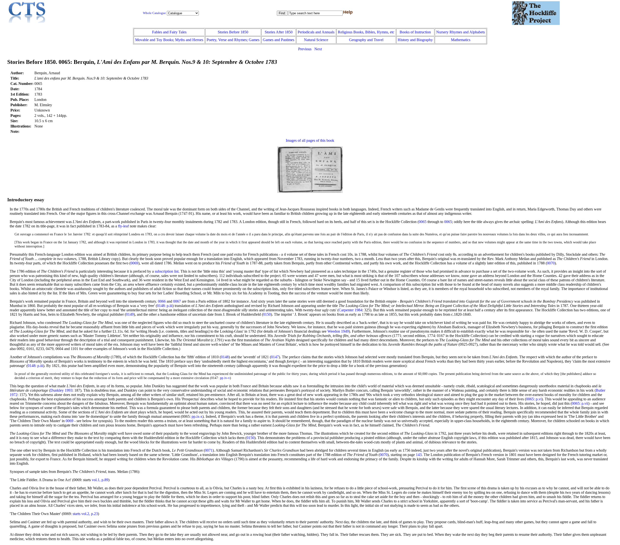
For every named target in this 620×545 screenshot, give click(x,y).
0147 (275, 357)
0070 (551, 263)
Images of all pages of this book (310, 140)
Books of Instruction (415, 32)
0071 (209, 450)
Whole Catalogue (154, 13)
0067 (177, 301)
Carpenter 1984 (350, 310)
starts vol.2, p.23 (85, 514)
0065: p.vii (580, 403)
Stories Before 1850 (233, 32)
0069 (134, 263)
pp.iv (223, 378)
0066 (162, 301)
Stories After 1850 (279, 32)
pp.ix (195, 416)
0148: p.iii (164, 306)
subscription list (166, 271)
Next (318, 49)
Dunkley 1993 (61, 390)
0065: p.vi (534, 399)
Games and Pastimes (278, 40)
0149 (130, 314)
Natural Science (316, 40)
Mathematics (460, 40)
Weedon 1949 (338, 331)
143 (419, 455)
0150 (267, 314)
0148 (225, 357)
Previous (304, 49)
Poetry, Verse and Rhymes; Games (233, 40)
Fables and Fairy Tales (169, 32)
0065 (422, 222)
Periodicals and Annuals (316, 32)
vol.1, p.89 (100, 480)
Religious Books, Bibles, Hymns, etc (366, 32)
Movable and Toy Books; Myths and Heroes (169, 40)
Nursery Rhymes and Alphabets (460, 32)
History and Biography (415, 40)
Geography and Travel (366, 40)
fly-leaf (123, 226)
